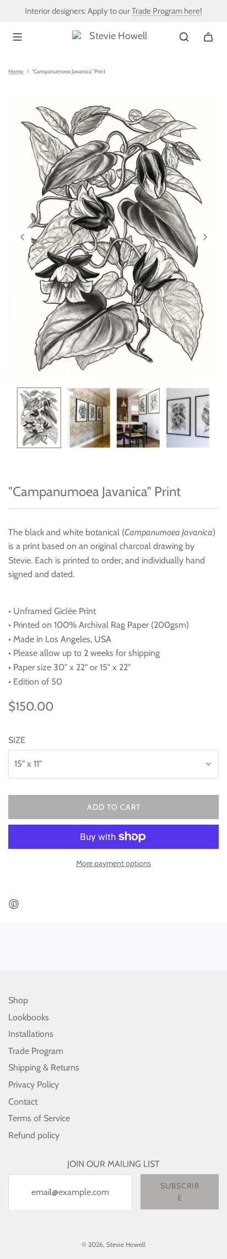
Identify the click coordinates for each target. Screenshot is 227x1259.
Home (15, 71)
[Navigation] (17, 37)
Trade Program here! (167, 11)
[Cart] (208, 37)
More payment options (113, 863)
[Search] (184, 37)
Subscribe (179, 1192)
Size (16, 740)
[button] (22, 237)
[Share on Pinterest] (14, 906)
